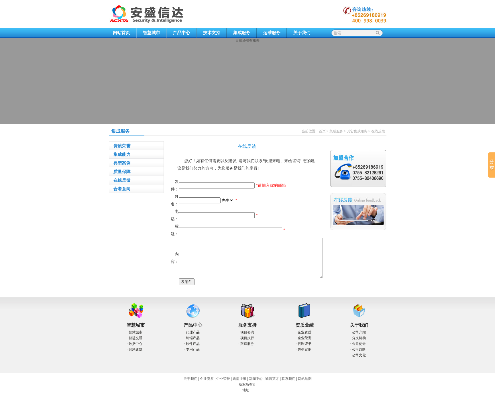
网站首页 (121, 32)
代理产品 (193, 332)
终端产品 (193, 338)
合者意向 (122, 188)
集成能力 (122, 154)
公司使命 (359, 344)
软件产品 (193, 344)
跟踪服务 (247, 344)
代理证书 (304, 344)
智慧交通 (135, 338)
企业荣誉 (304, 338)
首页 (322, 131)
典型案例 (122, 163)
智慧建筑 (135, 349)
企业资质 (304, 332)
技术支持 (211, 32)
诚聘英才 (272, 379)
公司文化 (359, 355)
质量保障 (122, 171)
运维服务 (271, 32)
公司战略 (359, 349)
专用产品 (193, 349)
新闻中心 (256, 379)
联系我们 (288, 379)
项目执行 (247, 338)
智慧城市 (151, 32)
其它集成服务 (357, 131)
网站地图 (305, 379)
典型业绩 (239, 379)
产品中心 (181, 32)
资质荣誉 (122, 146)
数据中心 (135, 344)
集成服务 (241, 32)
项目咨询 (247, 332)
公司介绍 (359, 332)
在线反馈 (378, 131)
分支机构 (359, 338)
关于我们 (302, 32)
